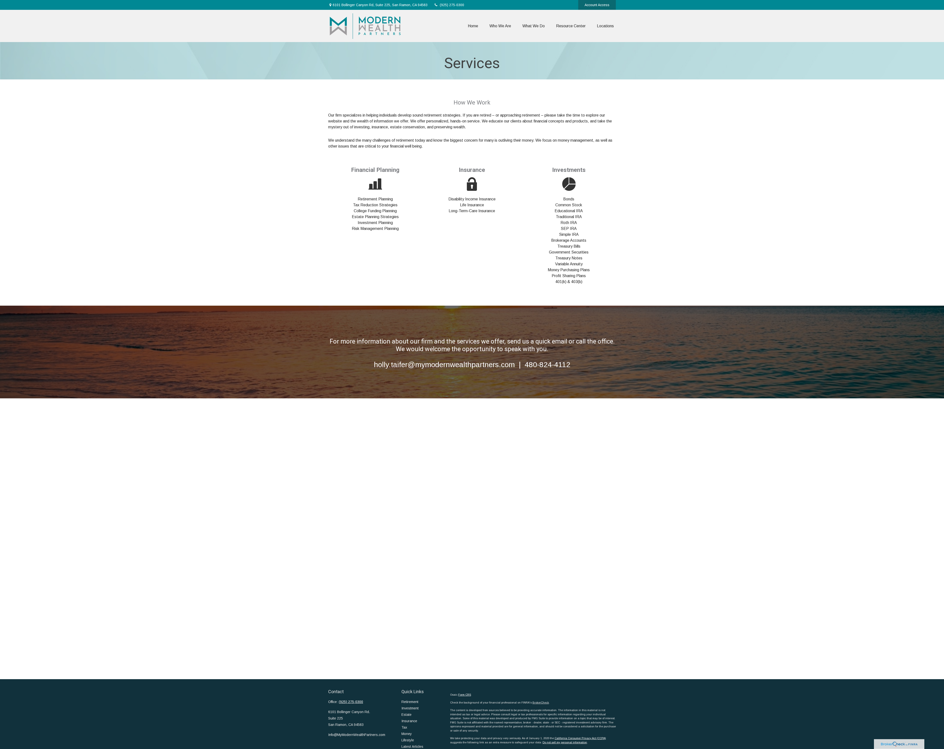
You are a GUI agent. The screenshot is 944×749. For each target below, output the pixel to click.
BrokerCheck (540, 702)
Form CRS (464, 694)
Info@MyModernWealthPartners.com (356, 735)
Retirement (409, 702)
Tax (404, 727)
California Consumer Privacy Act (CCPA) (580, 738)
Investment (410, 708)
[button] (473, 26)
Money (406, 734)
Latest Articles (412, 747)
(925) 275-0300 (452, 5)
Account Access (597, 5)
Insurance (409, 721)
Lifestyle (407, 740)
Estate (406, 715)
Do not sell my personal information (565, 742)
